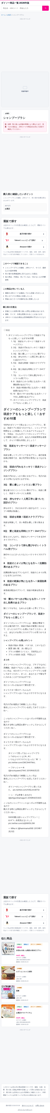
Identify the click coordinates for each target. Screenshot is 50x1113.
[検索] (45, 8)
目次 (8, 330)
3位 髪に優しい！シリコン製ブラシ (29, 353)
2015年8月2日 (33, 770)
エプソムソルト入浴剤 (24, 971)
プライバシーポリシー (25, 1110)
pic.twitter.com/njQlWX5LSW (21, 823)
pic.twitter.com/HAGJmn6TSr (26, 790)
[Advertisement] (25, 45)
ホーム (3, 15)
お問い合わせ (39, 1105)
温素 (17, 991)
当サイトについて (27, 1105)
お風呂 (9, 15)
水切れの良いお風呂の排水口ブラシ (28, 950)
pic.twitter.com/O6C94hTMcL (21, 762)
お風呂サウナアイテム (24, 1013)
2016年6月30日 (34, 798)
